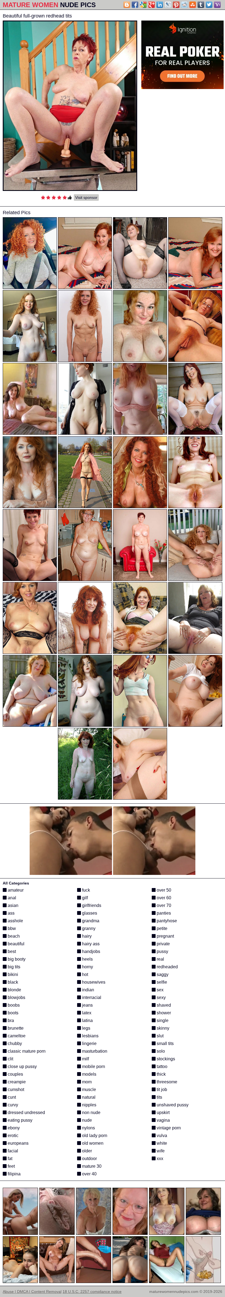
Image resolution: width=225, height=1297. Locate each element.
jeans (87, 1005)
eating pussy (19, 1120)
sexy (161, 997)
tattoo (161, 1066)
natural (88, 1097)
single (162, 1020)
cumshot (15, 1089)
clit (10, 1059)
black (12, 982)
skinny (162, 1028)
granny (88, 928)
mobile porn (93, 1066)
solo (160, 1051)
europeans (18, 1143)
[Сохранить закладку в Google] (143, 4)
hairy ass (90, 943)
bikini (12, 974)
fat (9, 1158)
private (163, 943)
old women (92, 1143)
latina (87, 1020)
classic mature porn (26, 1051)
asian (12, 905)
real (160, 959)
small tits (165, 1043)
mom (86, 1082)
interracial (91, 997)
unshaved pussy (172, 1105)
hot (84, 974)
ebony (13, 1128)
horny (87, 966)
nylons (88, 1128)
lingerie (89, 1043)
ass (11, 913)
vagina (163, 1120)
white (161, 1143)
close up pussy (22, 1066)
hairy (86, 936)
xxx (159, 1158)
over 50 (163, 890)
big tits (13, 966)
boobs (13, 1005)
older (86, 1151)
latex (86, 1012)
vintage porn (168, 1128)
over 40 (89, 1174)
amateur (15, 890)
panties (163, 913)
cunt (11, 1097)
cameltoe (16, 1035)
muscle (88, 1089)
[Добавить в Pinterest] (176, 4)
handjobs (90, 951)
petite (161, 928)
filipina (14, 1174)
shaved (163, 1005)
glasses (89, 913)
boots (12, 1012)
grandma (90, 920)
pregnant (165, 936)
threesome (166, 1082)
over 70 (163, 905)
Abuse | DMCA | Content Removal (32, 1291)
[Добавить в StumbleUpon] (192, 4)
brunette (15, 1028)
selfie (161, 982)
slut (160, 1035)
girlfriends (91, 905)
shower (163, 1012)
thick (161, 1074)
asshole (15, 920)
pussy (162, 951)
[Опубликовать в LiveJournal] (168, 4)
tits (159, 1097)
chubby (14, 1043)
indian (87, 989)
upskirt (163, 1112)
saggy (162, 974)
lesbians (90, 1035)
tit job (161, 1089)
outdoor (89, 1158)
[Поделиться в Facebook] (135, 4)
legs (85, 1028)
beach (13, 936)
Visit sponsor (86, 197)
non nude (90, 1112)
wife (160, 1151)
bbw (11, 928)
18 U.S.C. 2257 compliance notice (92, 1291)
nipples (88, 1105)
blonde (14, 989)
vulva (161, 1135)
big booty (16, 959)
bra (10, 1020)
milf (85, 1059)
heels (87, 959)
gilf (84, 897)
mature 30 (91, 1166)
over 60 (163, 897)
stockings (165, 1059)
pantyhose (166, 920)
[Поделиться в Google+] (151, 4)
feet (11, 1166)
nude (86, 1120)
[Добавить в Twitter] (209, 4)
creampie (16, 1082)
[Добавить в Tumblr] (201, 4)
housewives (93, 982)
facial (12, 1151)
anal (11, 897)
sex (160, 989)
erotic (12, 1135)
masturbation (94, 1051)
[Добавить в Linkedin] (159, 4)
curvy (12, 1105)
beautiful (15, 943)
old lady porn (94, 1135)
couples (15, 1074)
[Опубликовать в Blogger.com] (126, 4)
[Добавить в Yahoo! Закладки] (217, 4)
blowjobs (16, 997)
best (11, 951)
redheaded (167, 966)
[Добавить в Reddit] (184, 4)
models (88, 1074)
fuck (85, 890)
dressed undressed (26, 1112)
